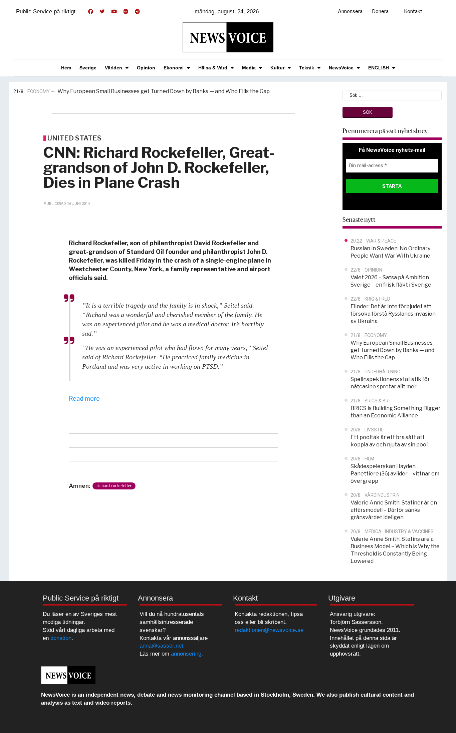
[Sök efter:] (392, 94)
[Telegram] (137, 12)
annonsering (186, 654)
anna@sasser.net (161, 646)
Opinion (146, 67)
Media (249, 67)
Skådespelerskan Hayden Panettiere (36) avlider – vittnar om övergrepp (395, 473)
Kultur (277, 67)
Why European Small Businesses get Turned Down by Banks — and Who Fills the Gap (163, 91)
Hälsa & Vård (212, 67)
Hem (66, 67)
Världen (113, 67)
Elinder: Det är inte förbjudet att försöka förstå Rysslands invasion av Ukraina (393, 313)
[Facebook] (90, 12)
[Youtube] (114, 12)
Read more (84, 398)
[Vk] (126, 12)
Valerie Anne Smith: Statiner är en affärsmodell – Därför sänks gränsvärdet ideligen (394, 509)
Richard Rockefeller (114, 485)
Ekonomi (174, 67)
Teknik (306, 67)
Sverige (87, 67)
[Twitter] (102, 12)
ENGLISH (378, 67)
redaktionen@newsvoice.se (269, 630)
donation (60, 638)
